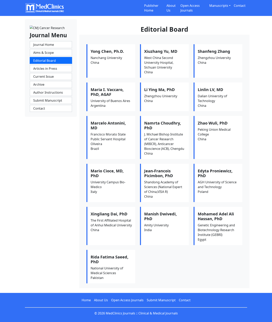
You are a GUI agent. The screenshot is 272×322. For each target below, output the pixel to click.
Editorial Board (44, 60)
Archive (38, 84)
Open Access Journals (190, 8)
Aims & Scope (43, 52)
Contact (240, 5)
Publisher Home (151, 8)
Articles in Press (45, 68)
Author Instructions (48, 92)
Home (86, 300)
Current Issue (43, 76)
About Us (171, 8)
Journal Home (43, 44)
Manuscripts (218, 5)
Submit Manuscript (47, 100)
